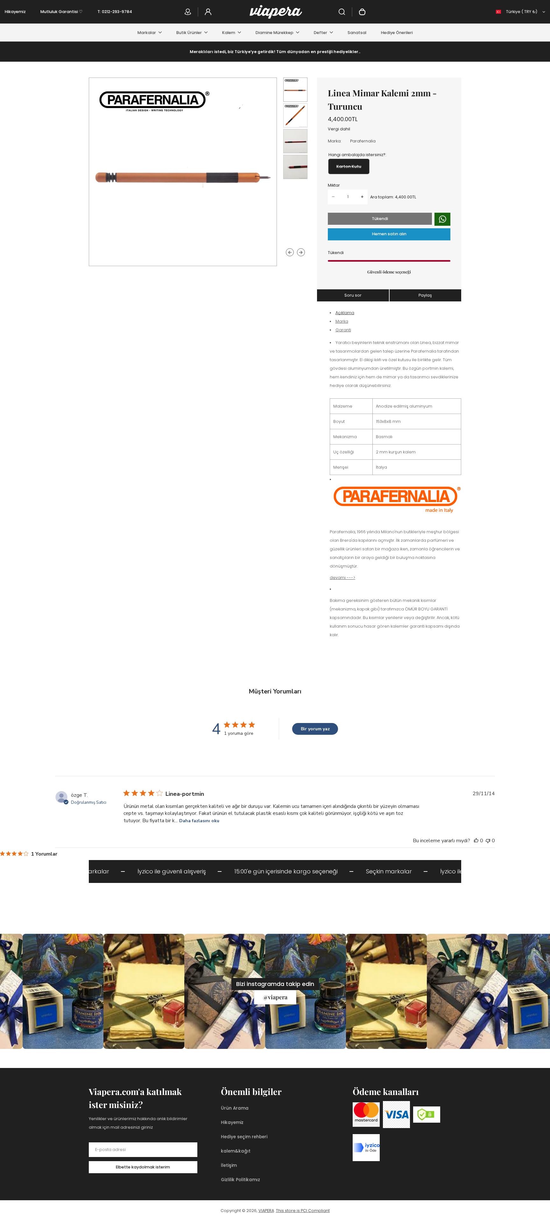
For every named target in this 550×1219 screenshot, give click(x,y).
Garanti (343, 330)
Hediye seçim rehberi (244, 1137)
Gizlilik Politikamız (240, 1180)
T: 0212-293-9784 (114, 11)
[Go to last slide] (290, 252)
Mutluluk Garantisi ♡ (61, 11)
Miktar (334, 185)
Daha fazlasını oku (199, 821)
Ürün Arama (235, 1108)
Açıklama (344, 312)
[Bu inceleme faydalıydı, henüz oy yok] (476, 840)
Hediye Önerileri (397, 32)
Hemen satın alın (389, 234)
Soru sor (353, 295)
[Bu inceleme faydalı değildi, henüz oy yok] (488, 840)
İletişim (229, 1165)
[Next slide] (301, 252)
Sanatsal (357, 32)
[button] (295, 90)
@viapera (275, 997)
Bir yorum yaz (315, 729)
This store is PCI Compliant (303, 1210)
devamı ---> (342, 577)
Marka (341, 321)
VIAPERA (266, 1210)
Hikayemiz (15, 11)
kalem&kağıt (235, 1151)
